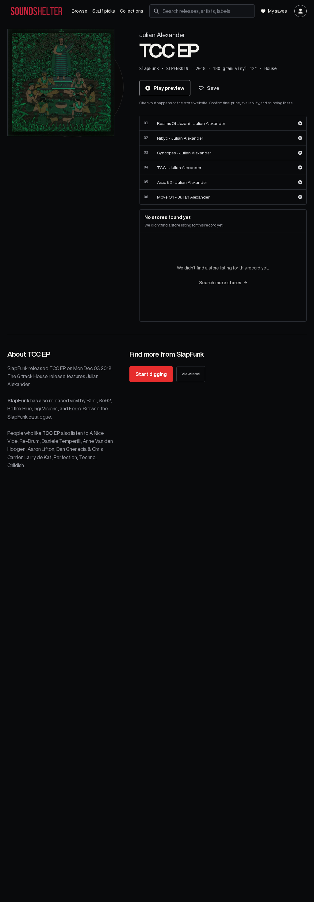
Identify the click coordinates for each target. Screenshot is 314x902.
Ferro (75, 408)
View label (191, 374)
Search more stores (220, 283)
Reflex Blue (19, 408)
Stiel (91, 400)
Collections (131, 11)
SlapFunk (149, 68)
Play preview (169, 88)
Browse (79, 11)
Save (213, 88)
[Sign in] (300, 11)
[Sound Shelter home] (36, 11)
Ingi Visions (46, 408)
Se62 (105, 400)
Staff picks (103, 11)
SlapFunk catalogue (29, 416)
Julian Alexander (162, 35)
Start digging (151, 374)
